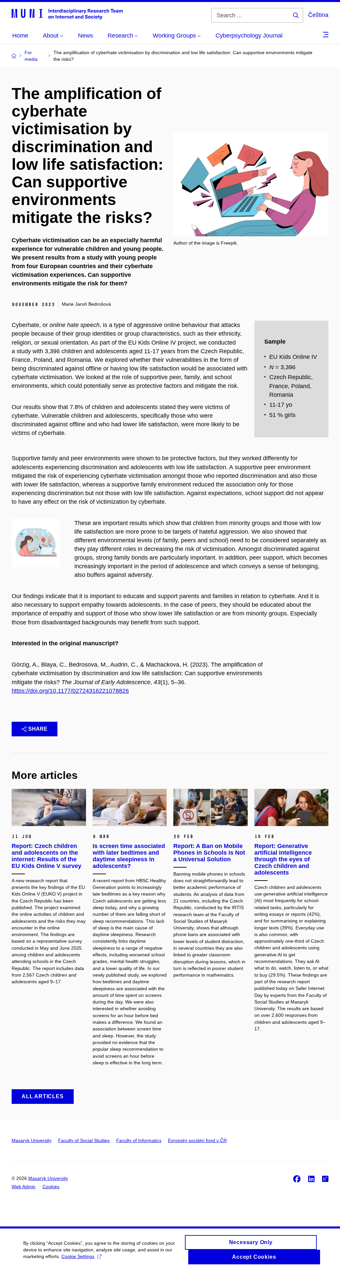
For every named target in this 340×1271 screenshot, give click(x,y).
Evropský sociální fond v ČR (197, 1140)
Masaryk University (31, 1140)
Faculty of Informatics (138, 1140)
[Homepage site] (67, 14)
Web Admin (24, 1186)
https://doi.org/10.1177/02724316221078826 (70, 691)
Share (37, 729)
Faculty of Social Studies (84, 1140)
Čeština (318, 15)
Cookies (50, 1186)
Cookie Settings (77, 1256)
